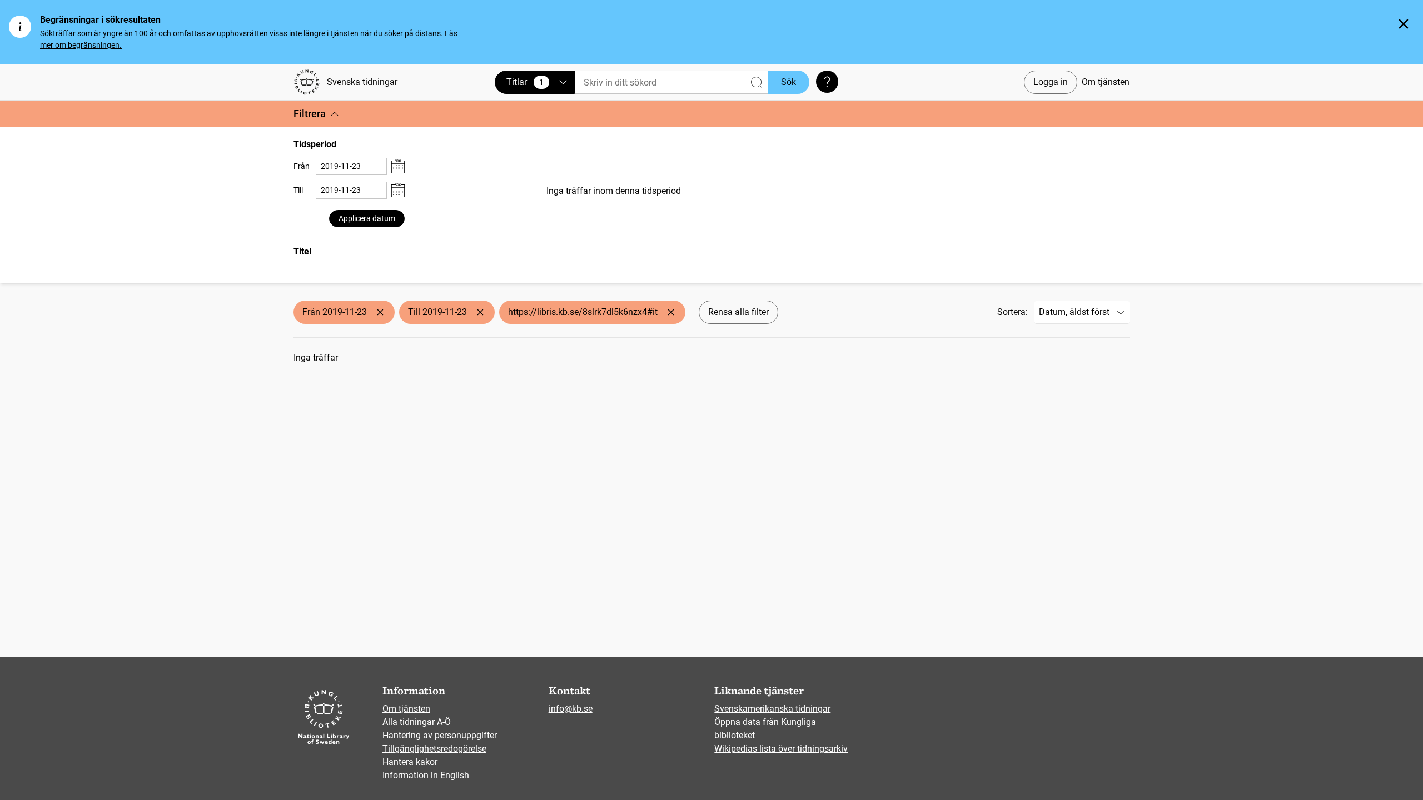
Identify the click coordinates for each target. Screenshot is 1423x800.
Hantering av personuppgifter (439, 735)
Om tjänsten (1106, 82)
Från (301, 166)
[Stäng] (1403, 23)
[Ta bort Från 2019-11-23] (380, 312)
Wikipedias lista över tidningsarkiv (781, 748)
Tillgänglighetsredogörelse (434, 748)
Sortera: (1012, 312)
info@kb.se (571, 708)
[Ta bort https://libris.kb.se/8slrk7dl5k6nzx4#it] (671, 312)
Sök (788, 82)
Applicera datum (367, 218)
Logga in (1050, 82)
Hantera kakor (409, 762)
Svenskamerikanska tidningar (772, 708)
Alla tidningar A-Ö (416, 722)
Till (298, 190)
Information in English (425, 775)
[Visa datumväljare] (398, 166)
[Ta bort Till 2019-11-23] (480, 312)
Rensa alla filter (738, 312)
